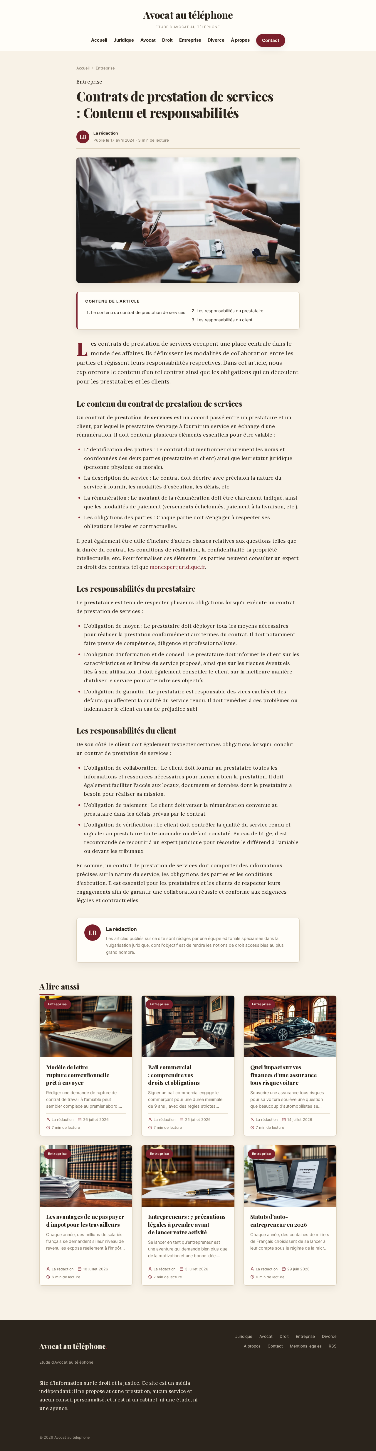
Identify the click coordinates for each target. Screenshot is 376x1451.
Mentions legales (306, 1346)
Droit (167, 40)
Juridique (124, 40)
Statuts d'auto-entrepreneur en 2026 (278, 1220)
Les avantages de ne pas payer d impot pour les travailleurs (85, 1220)
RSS (333, 1346)
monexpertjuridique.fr (177, 567)
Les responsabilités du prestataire (230, 310)
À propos (240, 40)
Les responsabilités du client (224, 320)
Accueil (99, 40)
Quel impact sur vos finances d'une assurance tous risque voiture (283, 1074)
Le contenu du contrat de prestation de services (138, 312)
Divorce (216, 40)
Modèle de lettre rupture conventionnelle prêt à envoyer (77, 1074)
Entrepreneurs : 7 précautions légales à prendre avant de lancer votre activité (187, 1224)
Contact (270, 40)
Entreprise (190, 40)
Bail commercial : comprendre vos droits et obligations (173, 1074)
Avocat (148, 40)
